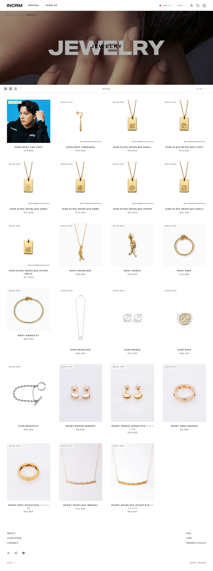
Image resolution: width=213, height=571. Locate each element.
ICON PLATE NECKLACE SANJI (184, 209)
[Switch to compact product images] (15, 89)
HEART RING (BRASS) (184, 426)
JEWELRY (51, 5)
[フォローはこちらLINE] (23, 553)
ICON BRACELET (28, 426)
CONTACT (12, 543)
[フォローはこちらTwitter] (8, 553)
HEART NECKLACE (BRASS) (80, 505)
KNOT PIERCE (132, 270)
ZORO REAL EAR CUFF (28, 147)
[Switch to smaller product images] (10, 89)
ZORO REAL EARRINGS (80, 147)
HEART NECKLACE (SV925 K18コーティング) (132, 506)
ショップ (18, 15)
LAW (189, 538)
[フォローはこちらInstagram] (15, 553)
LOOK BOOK (14, 538)
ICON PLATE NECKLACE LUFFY (184, 147)
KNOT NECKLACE (80, 270)
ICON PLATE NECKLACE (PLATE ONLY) (28, 272)
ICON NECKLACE (80, 350)
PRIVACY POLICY (196, 543)
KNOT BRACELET (28, 335)
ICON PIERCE (132, 350)
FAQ (188, 533)
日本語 (180, 5)
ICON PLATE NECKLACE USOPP (132, 209)
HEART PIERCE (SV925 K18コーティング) (132, 427)
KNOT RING (184, 270)
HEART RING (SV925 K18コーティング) (28, 506)
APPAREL (34, 5)
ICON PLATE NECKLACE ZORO (28, 209)
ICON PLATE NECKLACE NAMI (80, 209)
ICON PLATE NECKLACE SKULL (132, 147)
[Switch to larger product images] (5, 89)
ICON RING (184, 350)
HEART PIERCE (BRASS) (80, 426)
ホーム (9, 15)
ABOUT (11, 533)
